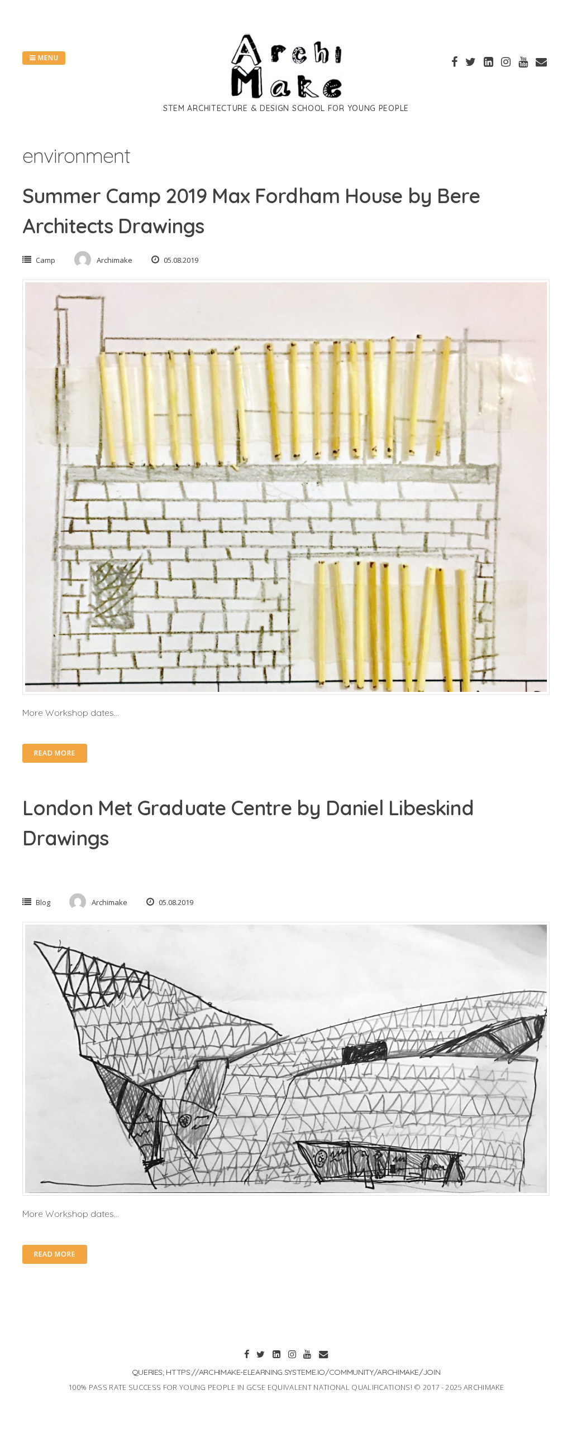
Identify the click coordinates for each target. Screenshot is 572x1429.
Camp (45, 260)
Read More (54, 753)
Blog (43, 902)
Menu (47, 57)
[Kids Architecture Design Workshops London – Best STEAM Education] (286, 96)
